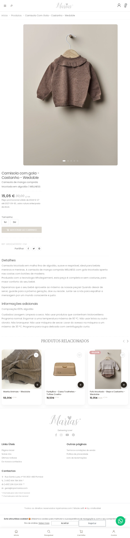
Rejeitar (92, 523)
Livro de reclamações (77, 457)
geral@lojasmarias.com (16, 488)
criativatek (95, 508)
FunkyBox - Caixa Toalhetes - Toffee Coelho (61, 393)
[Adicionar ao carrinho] (37, 385)
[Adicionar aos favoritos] (36, 355)
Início (5, 15)
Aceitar (65, 523)
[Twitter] (33, 248)
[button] (64, 160)
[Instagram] (61, 435)
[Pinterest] (39, 248)
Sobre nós (6, 454)
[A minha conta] (118, 5)
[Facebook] (28, 248)
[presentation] (124, 341)
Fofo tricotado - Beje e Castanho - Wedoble (107, 393)
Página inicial (8, 450)
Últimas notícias (9, 457)
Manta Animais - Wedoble (16, 391)
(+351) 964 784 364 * (13, 480)
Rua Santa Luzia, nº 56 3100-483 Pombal (24, 476)
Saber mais (44, 523)
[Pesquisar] (11, 6)
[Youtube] (67, 435)
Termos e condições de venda (81, 450)
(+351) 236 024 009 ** (14, 484)
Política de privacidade (77, 454)
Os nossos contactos (12, 461)
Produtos (16, 15)
